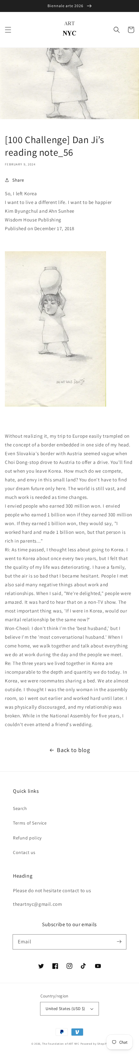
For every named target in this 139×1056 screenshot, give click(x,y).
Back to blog (73, 750)
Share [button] (18, 180)
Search (20, 808)
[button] (8, 30)
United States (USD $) (65, 1008)
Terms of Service (30, 823)
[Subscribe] (119, 942)
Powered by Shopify (94, 1043)
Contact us (24, 852)
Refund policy (27, 838)
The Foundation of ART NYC (61, 1043)
